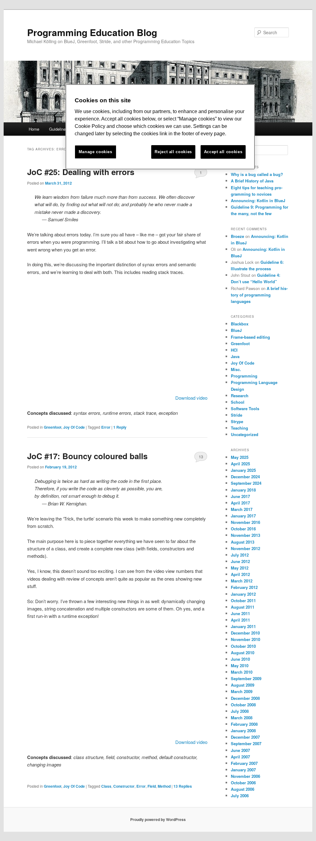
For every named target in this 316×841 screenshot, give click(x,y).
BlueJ (236, 330)
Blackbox (239, 324)
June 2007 (240, 750)
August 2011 (242, 607)
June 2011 (240, 613)
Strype (237, 421)
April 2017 (240, 503)
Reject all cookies (173, 151)
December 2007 (245, 737)
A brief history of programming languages (259, 294)
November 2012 (245, 548)
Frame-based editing (250, 337)
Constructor (124, 786)
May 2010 (239, 665)
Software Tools (245, 408)
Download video (191, 397)
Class (106, 786)
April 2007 (240, 757)
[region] (160, 126)
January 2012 (243, 594)
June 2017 (240, 496)
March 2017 (241, 509)
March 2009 (241, 691)
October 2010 (243, 646)
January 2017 (243, 516)
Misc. (236, 369)
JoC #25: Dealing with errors (80, 172)
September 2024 (246, 483)
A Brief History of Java (252, 181)
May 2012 (239, 568)
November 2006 (245, 776)
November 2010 (245, 639)
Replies (182, 786)
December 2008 (245, 698)
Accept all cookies (223, 151)
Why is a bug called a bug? (257, 174)
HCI (234, 350)
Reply (120, 427)
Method (164, 786)
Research (239, 395)
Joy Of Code (74, 427)
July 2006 (240, 795)
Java (235, 356)
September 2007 (246, 743)
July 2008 (240, 711)
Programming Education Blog (92, 32)
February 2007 (244, 763)
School (237, 402)
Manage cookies (95, 151)
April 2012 (240, 574)
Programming (244, 376)
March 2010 (241, 672)
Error (105, 427)
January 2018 (243, 490)
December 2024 (245, 477)
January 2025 (243, 470)
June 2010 (240, 659)
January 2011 (243, 626)
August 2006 (242, 789)
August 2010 (242, 652)
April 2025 (240, 464)
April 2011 (240, 620)
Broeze (237, 236)
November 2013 (245, 535)
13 (201, 456)
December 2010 (245, 633)
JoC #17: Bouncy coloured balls (87, 456)
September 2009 (246, 678)
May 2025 (239, 457)
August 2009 (242, 685)
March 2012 (241, 581)
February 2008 (244, 724)
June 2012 (240, 561)
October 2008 (243, 705)
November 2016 (245, 522)
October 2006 (243, 783)
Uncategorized (244, 434)
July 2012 (240, 555)
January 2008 (243, 730)
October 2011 (243, 600)
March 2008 (241, 718)
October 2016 (243, 529)
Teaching (239, 428)
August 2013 (242, 542)
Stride (236, 415)
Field (152, 786)
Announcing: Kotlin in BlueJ (258, 200)
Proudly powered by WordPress (158, 819)
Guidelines (58, 129)
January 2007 (243, 770)
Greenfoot (52, 427)
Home (34, 129)
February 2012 (244, 587)
